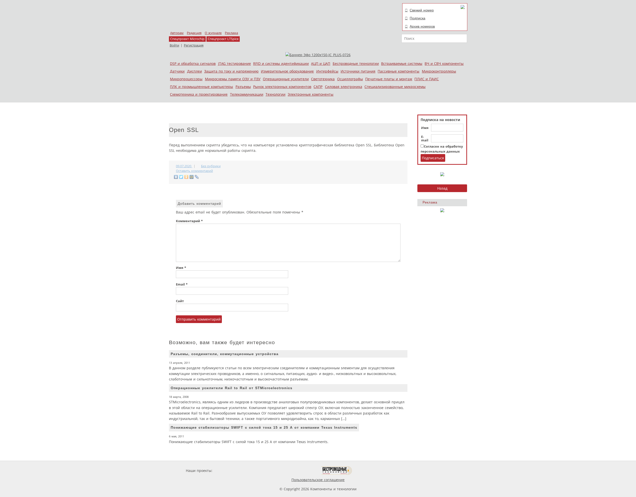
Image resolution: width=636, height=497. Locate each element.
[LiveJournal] (196, 177)
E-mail (424, 138)
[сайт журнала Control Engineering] (369, 470)
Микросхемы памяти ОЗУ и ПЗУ (233, 79)
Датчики (177, 71)
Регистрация (193, 45)
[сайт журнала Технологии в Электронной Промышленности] (261, 470)
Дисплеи (194, 71)
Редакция (194, 33)
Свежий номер (422, 10)
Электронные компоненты (310, 94)
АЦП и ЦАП (320, 63)
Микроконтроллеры (439, 71)
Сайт (180, 301)
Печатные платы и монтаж (388, 79)
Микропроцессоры (186, 79)
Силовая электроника (343, 86)
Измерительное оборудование (287, 71)
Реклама (231, 33)
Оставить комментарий (194, 171)
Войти (174, 45)
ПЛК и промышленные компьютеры (201, 86)
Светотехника (323, 79)
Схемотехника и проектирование (199, 94)
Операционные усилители (286, 79)
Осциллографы (350, 79)
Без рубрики (211, 166)
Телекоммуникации (246, 94)
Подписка (417, 18)
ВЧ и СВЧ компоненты (444, 63)
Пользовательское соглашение (318, 479)
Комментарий (189, 221)
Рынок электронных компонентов (282, 86)
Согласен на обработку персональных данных (442, 149)
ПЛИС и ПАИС (426, 79)
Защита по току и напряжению (231, 71)
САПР (318, 86)
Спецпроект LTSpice (223, 39)
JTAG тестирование (234, 63)
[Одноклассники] (186, 177)
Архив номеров (422, 26)
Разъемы (243, 86)
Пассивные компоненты (398, 71)
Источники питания (358, 71)
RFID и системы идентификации (281, 63)
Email (182, 284)
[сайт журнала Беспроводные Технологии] (336, 470)
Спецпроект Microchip (187, 39)
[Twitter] (181, 177)
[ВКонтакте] (176, 177)
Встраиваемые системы (401, 63)
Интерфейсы (327, 71)
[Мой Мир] (191, 177)
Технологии (275, 94)
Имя (425, 128)
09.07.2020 (184, 166)
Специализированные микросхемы (395, 86)
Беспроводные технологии (356, 63)
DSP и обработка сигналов (193, 63)
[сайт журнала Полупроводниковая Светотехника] (298, 470)
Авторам (177, 33)
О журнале (213, 33)
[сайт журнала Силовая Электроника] (229, 470)
